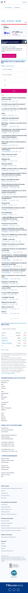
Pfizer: (3, 113)
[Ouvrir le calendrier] (2, 80)
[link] (11, 488)
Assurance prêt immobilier (7, 473)
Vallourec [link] (3, 418)
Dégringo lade (6, 159)
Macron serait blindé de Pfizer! (10, 179)
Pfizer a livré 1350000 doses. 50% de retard (14, 234)
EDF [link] (2, 395)
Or (2, 345)
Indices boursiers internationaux (9, 435)
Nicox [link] (2, 406)
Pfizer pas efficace (7, 164)
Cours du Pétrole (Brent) (7, 439)
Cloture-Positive (7, 260)
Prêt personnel (4, 469)
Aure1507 (5, 106)
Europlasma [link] (4, 397)
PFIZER (6, 27)
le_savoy (5, 101)
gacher (4, 294)
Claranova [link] (3, 388)
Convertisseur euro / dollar (7, 446)
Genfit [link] (2, 399)
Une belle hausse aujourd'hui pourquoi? (13, 104)
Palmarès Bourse (5, 437)
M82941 (5, 160)
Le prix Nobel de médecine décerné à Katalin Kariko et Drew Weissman (15, 136)
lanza (4, 156)
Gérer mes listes (5, 349)
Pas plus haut (6, 203)
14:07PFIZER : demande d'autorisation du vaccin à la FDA (14, 287)
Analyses (18, 21)
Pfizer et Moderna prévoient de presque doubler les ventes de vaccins (13, 185)
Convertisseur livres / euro (7, 449)
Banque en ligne (5, 458)
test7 (4, 110)
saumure (5, 176)
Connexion (24, 2)
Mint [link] (2, 384)
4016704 (5, 308)
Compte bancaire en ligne (7, 460)
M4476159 (5, 231)
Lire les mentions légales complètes (8, 373)
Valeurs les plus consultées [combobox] (9, 329)
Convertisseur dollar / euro (7, 444)
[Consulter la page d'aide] (20, 2)
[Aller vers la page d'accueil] (5, 2)
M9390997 (5, 278)
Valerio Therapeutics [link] (6, 408)
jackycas (5, 145)
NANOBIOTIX (5, 340)
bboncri (4, 311)
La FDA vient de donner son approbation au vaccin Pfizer (14, 249)
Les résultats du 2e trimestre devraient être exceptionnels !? (14, 197)
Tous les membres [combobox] (7, 74)
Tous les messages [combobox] (7, 69)
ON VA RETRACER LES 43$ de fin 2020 (13, 208)
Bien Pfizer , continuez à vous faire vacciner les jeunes (14, 123)
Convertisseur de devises (7, 442)
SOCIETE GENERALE (7, 343)
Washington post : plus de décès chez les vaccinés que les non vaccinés (14, 130)
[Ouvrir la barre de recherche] (18, 2)
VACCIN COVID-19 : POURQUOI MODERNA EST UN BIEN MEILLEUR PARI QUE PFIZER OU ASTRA (14, 256)
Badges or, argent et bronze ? (7, 65)
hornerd (5, 200)
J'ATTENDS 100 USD (8, 297)
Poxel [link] (2, 413)
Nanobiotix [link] (3, 404)
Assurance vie (4, 465)
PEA (2, 476)
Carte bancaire (4, 462)
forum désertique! (7, 212)
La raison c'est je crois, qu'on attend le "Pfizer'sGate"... (13, 149)
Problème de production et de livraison (13, 244)
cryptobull (5, 187)
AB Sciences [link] (4, 382)
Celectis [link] (3, 386)
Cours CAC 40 (4, 431)
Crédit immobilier (5, 467)
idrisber (5, 299)
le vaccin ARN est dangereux (10, 293)
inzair (4, 181)
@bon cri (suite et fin (8, 307)
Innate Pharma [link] (4, 402)
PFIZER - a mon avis (9, 239)
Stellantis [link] (3, 409)
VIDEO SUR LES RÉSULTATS (10, 118)
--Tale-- (4, 289)
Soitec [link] (2, 415)
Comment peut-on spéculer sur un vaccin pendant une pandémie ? (14, 191)
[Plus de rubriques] (25, 21)
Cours (3, 21)
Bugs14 (5, 126)
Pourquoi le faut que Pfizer (9, 223)
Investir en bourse (5, 474)
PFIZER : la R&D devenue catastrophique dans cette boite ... (14, 98)
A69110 (5, 236)
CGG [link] (2, 391)
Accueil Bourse (4, 428)
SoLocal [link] (3, 417)
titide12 (5, 205)
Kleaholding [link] (4, 420)
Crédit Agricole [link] (4, 393)
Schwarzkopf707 (7, 151)
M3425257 (5, 283)
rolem (4, 194)
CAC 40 (3, 335)
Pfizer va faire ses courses (9, 154)
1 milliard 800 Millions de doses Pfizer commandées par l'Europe (13, 218)
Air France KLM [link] (5, 380)
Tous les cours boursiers (7, 430)
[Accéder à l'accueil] (2, 7)
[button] (2, 2)
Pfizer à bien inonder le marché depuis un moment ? (14, 142)
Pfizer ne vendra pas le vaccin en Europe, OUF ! (14, 276)
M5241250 (5, 225)
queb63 (5, 132)
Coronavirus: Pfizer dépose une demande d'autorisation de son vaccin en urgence (14, 270)
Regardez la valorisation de (10, 282)
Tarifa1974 (5, 170)
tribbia (4, 115)
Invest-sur (5, 120)
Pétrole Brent (4, 338)
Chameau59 (6, 138)
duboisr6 (5, 304)
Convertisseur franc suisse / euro (9, 451)
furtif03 (5, 165)
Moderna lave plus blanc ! (9, 302)
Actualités (10, 21)
